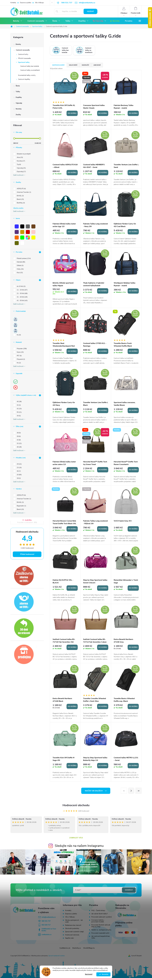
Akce (19, 157)
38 (18, 433)
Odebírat (129, 890)
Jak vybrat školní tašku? (99, 914)
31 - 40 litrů (22, 297)
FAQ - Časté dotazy (98, 910)
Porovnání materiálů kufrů (100, 933)
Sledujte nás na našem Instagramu (79, 846)
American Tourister (24, 192)
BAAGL (20, 196)
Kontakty (13, 3)
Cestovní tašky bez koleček (29, 66)
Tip (18, 165)
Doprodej (21, 172)
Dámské (21, 262)
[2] (15, 319)
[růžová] (33, 232)
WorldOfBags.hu (89, 948)
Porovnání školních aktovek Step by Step (100, 926)
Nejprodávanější (58, 65)
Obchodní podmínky (72, 928)
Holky (20, 269)
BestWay (20, 203)
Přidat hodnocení (27, 554)
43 (18, 440)
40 (19, 402)
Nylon (20, 352)
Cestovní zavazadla (23, 50)
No (18, 335)
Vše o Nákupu (39, 3)
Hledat (90, 11)
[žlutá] (33, 237)
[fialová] (17, 232)
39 (18, 416)
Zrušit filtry (28, 520)
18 (18, 478)
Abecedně (97, 65)
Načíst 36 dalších (94, 791)
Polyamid (20, 359)
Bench (20, 199)
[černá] (22, 226)
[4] (15, 325)
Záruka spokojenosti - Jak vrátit (74, 921)
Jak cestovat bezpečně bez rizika (100, 937)
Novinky (18, 109)
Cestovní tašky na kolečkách (30, 70)
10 (138, 791)
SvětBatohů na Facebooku (49, 930)
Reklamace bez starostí (73, 925)
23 (19, 468)
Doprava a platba (25, 3)
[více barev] (28, 237)
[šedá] (28, 226)
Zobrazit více (76, 838)
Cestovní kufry (23, 54)
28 (18, 436)
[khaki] (17, 243)
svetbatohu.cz (46, 934)
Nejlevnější (73, 65)
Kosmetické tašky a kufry (26, 75)
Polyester (21, 349)
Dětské (20, 266)
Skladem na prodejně (23, 154)
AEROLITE (21, 189)
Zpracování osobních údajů (74, 932)
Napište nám (69, 938)
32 (18, 405)
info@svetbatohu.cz (49, 917)
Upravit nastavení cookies (56, 956)
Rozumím (104, 974)
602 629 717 (46, 925)
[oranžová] (17, 237)
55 (19, 412)
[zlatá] (22, 232)
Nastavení (88, 974)
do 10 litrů (21, 286)
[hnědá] (33, 226)
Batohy (18, 44)
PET (19, 356)
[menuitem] (17, 21)
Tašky (18, 92)
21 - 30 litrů (22, 293)
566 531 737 (46, 921)
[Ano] (15, 381)
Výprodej (19, 103)
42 (19, 409)
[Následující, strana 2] (131, 791)
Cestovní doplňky (24, 79)
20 (19, 475)
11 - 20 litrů (22, 290)
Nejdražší (85, 65)
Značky (18, 115)
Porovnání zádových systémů (101, 917)
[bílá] (22, 243)
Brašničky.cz (76, 948)
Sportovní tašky (23, 62)
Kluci (19, 273)
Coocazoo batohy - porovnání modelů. (98, 921)
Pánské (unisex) (23, 258)
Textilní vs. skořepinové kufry (101, 930)
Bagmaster (21, 506)
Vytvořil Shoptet (136, 956)
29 (19, 464)
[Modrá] (17, 226)
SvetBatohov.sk (65, 948)
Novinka (21, 161)
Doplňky (19, 97)
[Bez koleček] (15, 331)
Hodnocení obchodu (76, 805)
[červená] (28, 232)
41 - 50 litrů (22, 301)
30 (18, 471)
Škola (18, 86)
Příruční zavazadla (24, 58)
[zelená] (22, 237)
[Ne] (15, 387)
